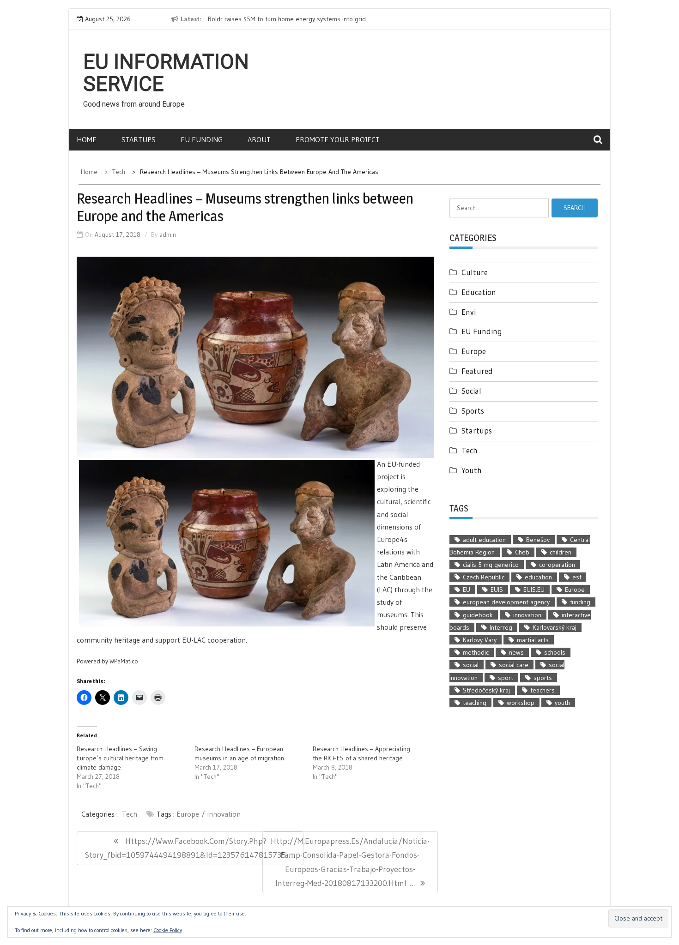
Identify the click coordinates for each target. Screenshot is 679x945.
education (538, 577)
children (560, 552)
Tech (129, 814)
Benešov (538, 540)
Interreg (501, 627)
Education (478, 292)
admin (167, 234)
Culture (474, 272)
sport (505, 678)
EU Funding (202, 139)
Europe (187, 814)
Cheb (522, 552)
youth (562, 702)
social (471, 665)
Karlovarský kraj (554, 627)
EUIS (497, 589)
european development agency (506, 602)
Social (471, 391)
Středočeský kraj (486, 690)
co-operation (557, 564)
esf (576, 577)
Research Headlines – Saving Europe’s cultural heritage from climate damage (120, 758)
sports (543, 678)
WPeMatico (123, 661)
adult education (484, 540)
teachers (542, 690)
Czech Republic (483, 577)
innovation (224, 814)
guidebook (478, 615)
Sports (472, 410)
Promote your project (338, 139)
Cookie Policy (167, 930)
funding (580, 602)
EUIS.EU (534, 589)
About (259, 139)
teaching (474, 702)
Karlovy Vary (480, 640)
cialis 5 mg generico (491, 564)
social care (513, 665)
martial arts (533, 640)
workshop (520, 702)
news (516, 652)
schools (554, 652)
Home (87, 139)
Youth (471, 470)
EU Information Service (166, 73)
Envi (468, 312)
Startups (138, 139)
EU (466, 589)
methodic (476, 652)
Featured (477, 371)
